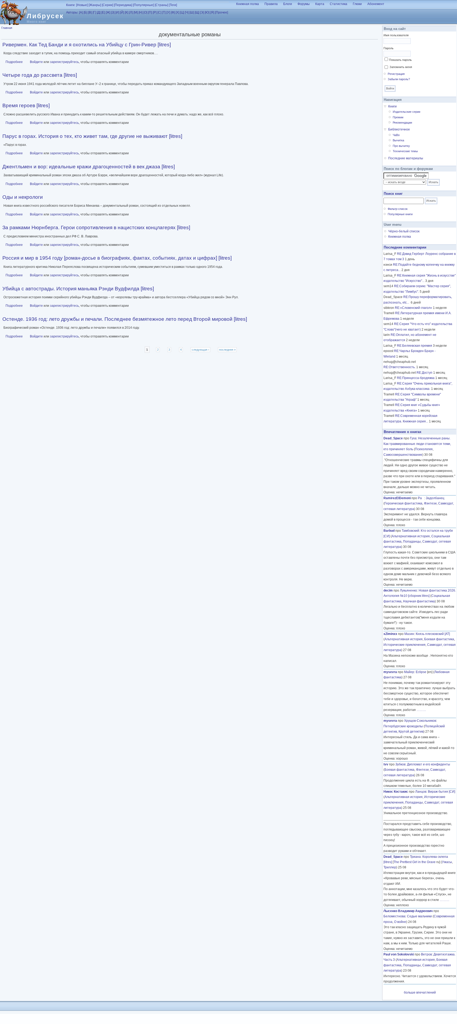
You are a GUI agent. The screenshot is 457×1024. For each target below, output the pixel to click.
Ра (421, 498)
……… (421, 710)
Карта (319, 4)
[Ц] (182, 12)
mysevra (390, 672)
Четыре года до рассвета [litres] (39, 75)
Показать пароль (400, 59)
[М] (136, 12)
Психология (424, 449)
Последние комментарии (405, 247)
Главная (6, 27)
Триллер (389, 867)
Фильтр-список (398, 208)
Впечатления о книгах (402, 432)
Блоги (287, 4)
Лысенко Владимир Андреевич (408, 911)
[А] (81, 12)
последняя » (227, 349)
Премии (398, 117)
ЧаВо (396, 135)
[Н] (141, 12)
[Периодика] (123, 5)
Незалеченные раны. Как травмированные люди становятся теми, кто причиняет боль (417, 443)
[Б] (85, 12)
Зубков (400, 764)
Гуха (413, 438)
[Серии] (107, 5)
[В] (90, 12)
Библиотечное (399, 129)
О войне (400, 922)
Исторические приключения (404, 645)
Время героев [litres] (26, 105)
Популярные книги (400, 214)
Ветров (426, 954)
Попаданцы (412, 541)
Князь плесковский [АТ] (433, 634)
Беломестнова (394, 916)
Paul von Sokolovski (398, 954)
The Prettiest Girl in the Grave (415, 862)
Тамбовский (410, 531)
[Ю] (207, 12)
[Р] (155, 12)
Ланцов (420, 791)
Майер (409, 672)
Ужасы (447, 862)
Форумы (304, 4)
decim (388, 590)
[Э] (202, 12)
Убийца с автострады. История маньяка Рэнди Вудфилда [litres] (78, 288)
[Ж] (108, 12)
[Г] (94, 12)
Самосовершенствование (402, 455)
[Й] (122, 12)
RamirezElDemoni (397, 498)
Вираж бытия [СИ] (441, 791)
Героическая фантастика (403, 503)
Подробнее (14, 62)
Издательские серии (406, 111)
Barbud (389, 531)
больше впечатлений (420, 992)
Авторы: (72, 12)
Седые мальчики (419, 916)
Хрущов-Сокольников (420, 721)
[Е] (103, 12)
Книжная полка (247, 4)
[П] (150, 12)
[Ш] (191, 12)
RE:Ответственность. (399, 367)
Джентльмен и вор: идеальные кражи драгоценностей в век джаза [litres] (88, 166)
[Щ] (197, 12)
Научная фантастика (419, 601)
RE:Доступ (424, 373)
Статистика (338, 4)
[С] (159, 12)
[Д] (98, 12)
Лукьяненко (408, 590)
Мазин (409, 634)
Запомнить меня (401, 67)
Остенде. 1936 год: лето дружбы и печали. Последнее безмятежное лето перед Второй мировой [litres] (124, 319)
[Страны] (161, 5)
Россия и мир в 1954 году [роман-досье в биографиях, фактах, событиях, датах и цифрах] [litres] (117, 258)
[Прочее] (221, 12)
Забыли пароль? (399, 79)
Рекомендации (402, 122)
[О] (145, 12)
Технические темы (405, 151)
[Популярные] (143, 5)
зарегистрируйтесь (64, 62)
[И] (117, 12)
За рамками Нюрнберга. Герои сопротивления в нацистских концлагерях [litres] (96, 227)
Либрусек (45, 16)
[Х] (177, 12)
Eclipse (421, 672)
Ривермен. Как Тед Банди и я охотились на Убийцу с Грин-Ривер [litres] (86, 44)
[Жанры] (95, 5)
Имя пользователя (396, 35)
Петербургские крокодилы (403, 726)
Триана (415, 857)
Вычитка (398, 140)
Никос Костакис (395, 791)
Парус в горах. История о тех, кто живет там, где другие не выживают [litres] (92, 136)
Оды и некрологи (22, 197)
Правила (271, 4)
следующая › (200, 349)
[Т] (164, 12)
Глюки (357, 4)
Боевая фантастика (439, 639)
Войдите (36, 62)
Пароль (388, 48)
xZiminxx (390, 634)
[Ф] (173, 12)
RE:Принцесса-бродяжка (416, 378)
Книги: (70, 5)
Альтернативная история (411, 536)
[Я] (212, 12)
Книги (392, 106)
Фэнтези (430, 503)
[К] (126, 12)
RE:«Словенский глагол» (413, 308)
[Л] (131, 12)
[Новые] (82, 5)
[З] (113, 12)
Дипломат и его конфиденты (428, 764)
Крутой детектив (411, 731)
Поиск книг (393, 194)
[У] (168, 12)
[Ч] (187, 12)
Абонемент (375, 4)
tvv (385, 764)
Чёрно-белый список (403, 231)
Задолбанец (435, 498)
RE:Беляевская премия (414, 346)
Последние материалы (405, 158)
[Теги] (173, 5)
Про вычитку (401, 145)
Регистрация (396, 73)
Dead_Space (393, 438)
